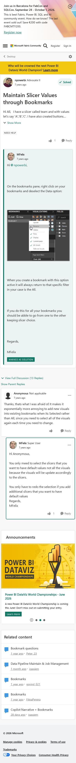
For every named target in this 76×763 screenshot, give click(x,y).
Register (55, 45)
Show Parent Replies (13, 384)
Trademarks (10, 749)
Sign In (67, 45)
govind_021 (33, 684)
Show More (14, 123)
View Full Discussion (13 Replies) (24, 378)
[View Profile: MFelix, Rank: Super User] (13, 445)
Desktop (11, 56)
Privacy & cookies (36, 741)
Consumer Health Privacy (54, 755)
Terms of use (57, 741)
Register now (13, 32)
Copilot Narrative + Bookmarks (32, 710)
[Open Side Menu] (5, 46)
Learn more (50, 70)
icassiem (34, 669)
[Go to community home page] (26, 45)
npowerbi (20, 80)
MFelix (20, 154)
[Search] (45, 45)
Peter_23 (31, 653)
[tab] (36, 620)
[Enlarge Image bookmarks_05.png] (38, 235)
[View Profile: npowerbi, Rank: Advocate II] (8, 82)
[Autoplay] (31, 620)
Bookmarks (18, 679)
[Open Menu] (70, 56)
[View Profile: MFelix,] (11, 157)
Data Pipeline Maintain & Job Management (40, 664)
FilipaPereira (33, 699)
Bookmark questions (24, 648)
